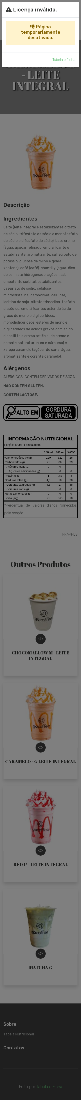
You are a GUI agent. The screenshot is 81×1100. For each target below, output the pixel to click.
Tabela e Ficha (63, 60)
